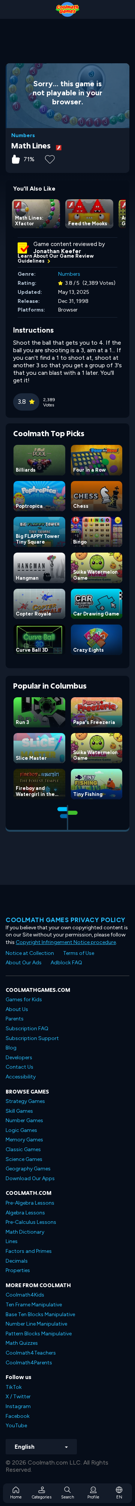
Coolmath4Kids (25, 1295)
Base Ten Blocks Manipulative (40, 1314)
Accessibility (21, 1077)
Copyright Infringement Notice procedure (66, 942)
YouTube (16, 1425)
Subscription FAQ (27, 1028)
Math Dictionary (25, 1232)
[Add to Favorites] (50, 158)
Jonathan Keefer (57, 251)
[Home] (67, 9)
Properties (18, 1270)
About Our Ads (24, 962)
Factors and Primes (29, 1251)
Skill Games (19, 1111)
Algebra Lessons (25, 1213)
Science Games (24, 1159)
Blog (11, 1048)
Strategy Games (25, 1101)
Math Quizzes (22, 1343)
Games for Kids (24, 999)
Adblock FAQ (66, 962)
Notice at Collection (30, 953)
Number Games (24, 1120)
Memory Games (24, 1139)
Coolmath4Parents (29, 1362)
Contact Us (19, 1067)
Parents (15, 1019)
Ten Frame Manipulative (34, 1304)
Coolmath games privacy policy (66, 920)
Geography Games (28, 1168)
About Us (17, 1009)
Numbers (23, 136)
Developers (19, 1057)
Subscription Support (32, 1038)
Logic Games (21, 1130)
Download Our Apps (30, 1178)
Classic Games (23, 1149)
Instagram (18, 1406)
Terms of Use (78, 953)
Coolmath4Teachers (31, 1353)
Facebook (18, 1416)
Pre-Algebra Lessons (30, 1203)
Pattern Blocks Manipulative (39, 1333)
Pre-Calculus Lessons (31, 1222)
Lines (12, 1241)
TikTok (14, 1387)
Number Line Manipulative (36, 1324)
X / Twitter (18, 1396)
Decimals (17, 1261)
